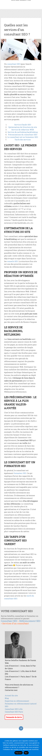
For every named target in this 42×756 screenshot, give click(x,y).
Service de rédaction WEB (22, 129)
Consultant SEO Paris (14, 712)
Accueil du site (11, 695)
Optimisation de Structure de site (22, 127)
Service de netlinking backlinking (23, 132)
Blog (7, 698)
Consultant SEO (9, 621)
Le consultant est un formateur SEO (22, 137)
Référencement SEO (29, 621)
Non (26, 753)
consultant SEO (13, 64)
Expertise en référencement (17, 701)
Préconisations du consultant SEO (22, 134)
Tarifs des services (23, 139)
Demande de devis (14, 717)
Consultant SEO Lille (14, 709)
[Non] (39, 747)
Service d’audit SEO (22, 124)
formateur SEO (20, 473)
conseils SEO (12, 261)
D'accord (19, 753)
